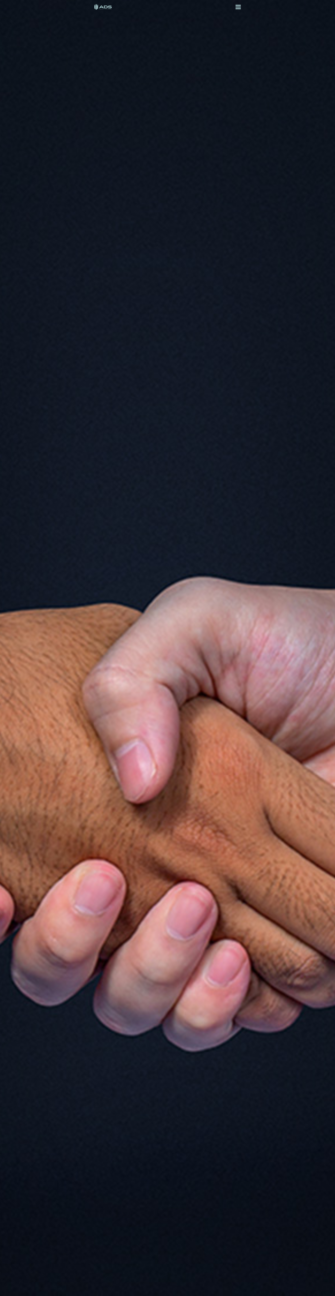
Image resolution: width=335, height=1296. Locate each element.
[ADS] (103, 7)
